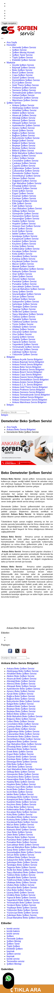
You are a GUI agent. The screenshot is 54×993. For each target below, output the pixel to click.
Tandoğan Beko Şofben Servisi (22, 865)
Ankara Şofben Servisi (23, 105)
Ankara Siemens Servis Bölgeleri (28, 392)
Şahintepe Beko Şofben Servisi (22, 862)
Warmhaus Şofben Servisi (25, 100)
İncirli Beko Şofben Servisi (20, 792)
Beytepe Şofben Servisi (23, 148)
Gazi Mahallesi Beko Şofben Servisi (24, 769)
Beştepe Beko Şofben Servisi (21, 709)
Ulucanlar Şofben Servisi (24, 332)
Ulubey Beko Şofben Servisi (20, 885)
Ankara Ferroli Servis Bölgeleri (27, 364)
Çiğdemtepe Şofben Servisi (25, 168)
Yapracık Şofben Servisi (24, 342)
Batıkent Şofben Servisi (23, 143)
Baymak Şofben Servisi (23, 67)
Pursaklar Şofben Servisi (24, 284)
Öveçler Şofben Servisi (23, 279)
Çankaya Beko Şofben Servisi (21, 726)
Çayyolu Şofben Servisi (23, 166)
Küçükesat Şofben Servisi (25, 261)
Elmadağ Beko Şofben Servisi (21, 746)
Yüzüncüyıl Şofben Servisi (25, 349)
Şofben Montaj (14, 941)
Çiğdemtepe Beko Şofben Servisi (23, 731)
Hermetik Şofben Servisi (24, 47)
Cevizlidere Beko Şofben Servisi (22, 724)
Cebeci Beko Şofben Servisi (20, 721)
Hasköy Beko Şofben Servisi (21, 782)
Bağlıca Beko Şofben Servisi (21, 696)
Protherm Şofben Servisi (24, 88)
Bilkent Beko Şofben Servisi (20, 714)
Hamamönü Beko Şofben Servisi (23, 777)
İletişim (10, 405)
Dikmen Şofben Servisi (23, 178)
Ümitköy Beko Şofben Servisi (21, 895)
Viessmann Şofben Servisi (25, 98)
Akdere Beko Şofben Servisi (20, 676)
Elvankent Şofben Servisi (24, 188)
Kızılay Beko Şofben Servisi (20, 807)
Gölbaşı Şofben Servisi (23, 211)
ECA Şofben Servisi (22, 83)
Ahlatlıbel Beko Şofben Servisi (22, 673)
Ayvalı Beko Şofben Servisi (20, 694)
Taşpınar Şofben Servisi (24, 309)
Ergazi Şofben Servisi (23, 193)
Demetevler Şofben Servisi (25, 173)
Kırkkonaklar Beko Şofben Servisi (23, 809)
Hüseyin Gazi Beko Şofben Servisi (24, 787)
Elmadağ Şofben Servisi (24, 186)
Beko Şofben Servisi (22, 70)
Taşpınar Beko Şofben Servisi (21, 867)
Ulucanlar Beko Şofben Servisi (22, 887)
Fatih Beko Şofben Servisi (19, 767)
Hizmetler (11, 45)
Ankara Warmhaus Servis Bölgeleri (29, 402)
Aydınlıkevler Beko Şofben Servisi (23, 689)
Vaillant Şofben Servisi (23, 95)
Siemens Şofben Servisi (24, 90)
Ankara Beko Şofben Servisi (20, 668)
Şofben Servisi (19, 50)
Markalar (11, 62)
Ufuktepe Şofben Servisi (24, 327)
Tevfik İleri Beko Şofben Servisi (22, 870)
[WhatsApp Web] (8, 981)
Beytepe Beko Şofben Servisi (21, 711)
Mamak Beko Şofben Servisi (20, 827)
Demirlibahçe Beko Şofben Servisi (23, 739)
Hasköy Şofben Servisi (23, 221)
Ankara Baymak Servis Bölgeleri (28, 362)
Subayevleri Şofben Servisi (25, 301)
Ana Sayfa (12, 42)
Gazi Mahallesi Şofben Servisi (27, 208)
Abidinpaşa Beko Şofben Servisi (22, 671)
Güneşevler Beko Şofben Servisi (23, 774)
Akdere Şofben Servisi (23, 113)
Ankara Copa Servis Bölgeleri (26, 374)
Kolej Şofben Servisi (22, 254)
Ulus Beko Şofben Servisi (19, 890)
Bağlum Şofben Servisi (23, 135)
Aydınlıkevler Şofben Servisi (26, 125)
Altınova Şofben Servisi (23, 120)
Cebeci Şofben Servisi (23, 158)
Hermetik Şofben (15, 938)
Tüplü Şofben (13, 946)
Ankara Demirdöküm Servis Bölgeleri (30, 379)
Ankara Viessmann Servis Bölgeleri (29, 400)
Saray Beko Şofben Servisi (20, 850)
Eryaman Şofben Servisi (24, 196)
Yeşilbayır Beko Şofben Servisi (22, 907)
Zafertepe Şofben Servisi (24, 352)
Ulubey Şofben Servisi (23, 329)
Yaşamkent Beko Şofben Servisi (22, 900)
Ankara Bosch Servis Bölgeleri (27, 372)
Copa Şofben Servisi (22, 75)
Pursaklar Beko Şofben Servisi (22, 842)
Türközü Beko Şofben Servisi (21, 875)
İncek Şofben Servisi (22, 228)
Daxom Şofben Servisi (23, 77)
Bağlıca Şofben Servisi (23, 133)
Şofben (10, 936)
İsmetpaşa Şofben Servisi (24, 236)
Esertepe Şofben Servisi (24, 198)
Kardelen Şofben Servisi (24, 241)
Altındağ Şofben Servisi (23, 118)
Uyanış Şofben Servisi (23, 337)
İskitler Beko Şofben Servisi (20, 794)
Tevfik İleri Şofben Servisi (24, 311)
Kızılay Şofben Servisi (23, 246)
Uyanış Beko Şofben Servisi (20, 892)
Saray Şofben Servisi (22, 291)
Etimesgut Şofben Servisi (24, 201)
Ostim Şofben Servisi (22, 276)
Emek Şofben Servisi (22, 191)
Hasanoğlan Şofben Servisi (25, 218)
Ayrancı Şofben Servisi (23, 128)
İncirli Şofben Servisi (22, 231)
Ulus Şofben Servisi (22, 334)
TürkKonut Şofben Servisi (24, 322)
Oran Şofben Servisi (22, 274)
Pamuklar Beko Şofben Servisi (22, 840)
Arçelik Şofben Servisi (23, 65)
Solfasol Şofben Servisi (23, 299)
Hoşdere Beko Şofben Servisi (21, 784)
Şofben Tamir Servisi (22, 55)
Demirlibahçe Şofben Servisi (26, 176)
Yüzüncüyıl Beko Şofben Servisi (22, 912)
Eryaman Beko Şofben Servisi (21, 756)
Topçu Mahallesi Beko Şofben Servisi (25, 872)
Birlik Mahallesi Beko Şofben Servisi (24, 716)
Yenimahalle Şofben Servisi (25, 347)
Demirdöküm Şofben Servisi (26, 80)
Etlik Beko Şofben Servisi (19, 764)
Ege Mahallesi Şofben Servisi (26, 183)
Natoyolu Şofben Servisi (24, 271)
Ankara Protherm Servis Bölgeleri (28, 390)
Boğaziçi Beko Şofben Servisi (21, 719)
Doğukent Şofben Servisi (24, 181)
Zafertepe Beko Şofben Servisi (22, 915)
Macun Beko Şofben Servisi (20, 824)
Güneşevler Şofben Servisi (25, 213)
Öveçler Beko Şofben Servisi (21, 837)
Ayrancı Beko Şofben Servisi (21, 691)
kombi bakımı (13, 931)
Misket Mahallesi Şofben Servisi (28, 269)
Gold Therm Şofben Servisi (25, 85)
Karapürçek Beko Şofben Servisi (23, 799)
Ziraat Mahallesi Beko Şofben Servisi (25, 918)
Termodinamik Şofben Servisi (26, 93)
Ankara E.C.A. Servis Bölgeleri (27, 384)
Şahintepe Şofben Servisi (24, 304)
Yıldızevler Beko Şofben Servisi (22, 910)
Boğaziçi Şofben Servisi (24, 155)
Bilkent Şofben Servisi (23, 150)
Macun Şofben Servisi (23, 264)
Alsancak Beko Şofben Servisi (21, 678)
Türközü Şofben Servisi (23, 317)
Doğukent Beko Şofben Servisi (22, 741)
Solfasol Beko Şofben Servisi (21, 857)
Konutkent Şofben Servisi (24, 256)
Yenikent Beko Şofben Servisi (21, 905)
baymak (10, 951)
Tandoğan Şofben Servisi (24, 306)
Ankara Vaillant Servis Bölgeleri (27, 397)
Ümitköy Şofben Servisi (23, 339)
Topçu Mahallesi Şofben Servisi (27, 314)
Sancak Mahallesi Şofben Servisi (28, 289)
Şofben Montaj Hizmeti (23, 52)
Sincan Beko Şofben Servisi (20, 855)
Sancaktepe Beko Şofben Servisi (23, 845)
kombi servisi (13, 928)
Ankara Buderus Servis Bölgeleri (28, 369)
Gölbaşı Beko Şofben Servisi (21, 772)
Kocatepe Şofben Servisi (24, 251)
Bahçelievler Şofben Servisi (25, 138)
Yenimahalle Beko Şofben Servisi (23, 902)
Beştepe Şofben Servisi (23, 145)
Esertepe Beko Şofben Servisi (21, 759)
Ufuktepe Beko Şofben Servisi (21, 882)
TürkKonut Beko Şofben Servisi (22, 880)
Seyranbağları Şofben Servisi (26, 294)
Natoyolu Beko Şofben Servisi (21, 829)
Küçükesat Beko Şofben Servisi (22, 822)
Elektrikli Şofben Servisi (24, 60)
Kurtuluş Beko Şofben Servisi (21, 819)
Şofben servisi (14, 954)
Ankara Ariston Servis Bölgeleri (27, 382)
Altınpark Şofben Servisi (24, 123)
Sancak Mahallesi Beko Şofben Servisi (26, 847)
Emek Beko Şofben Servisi (20, 751)
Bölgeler (11, 357)
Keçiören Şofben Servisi (24, 244)
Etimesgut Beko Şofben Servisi (22, 762)
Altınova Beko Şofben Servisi (21, 684)
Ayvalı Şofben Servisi (22, 130)
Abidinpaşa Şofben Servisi (25, 108)
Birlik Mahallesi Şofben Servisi (27, 153)
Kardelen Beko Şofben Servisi (21, 802)
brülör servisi (13, 933)
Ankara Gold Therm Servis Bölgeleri (30, 387)
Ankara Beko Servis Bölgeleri (26, 367)
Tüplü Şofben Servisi (22, 57)
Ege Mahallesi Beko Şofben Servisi (24, 744)
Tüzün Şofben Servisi (22, 324)
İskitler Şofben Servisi (23, 233)
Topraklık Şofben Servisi (24, 319)
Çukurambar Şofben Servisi (25, 171)
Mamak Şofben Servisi (23, 266)
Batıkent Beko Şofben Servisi (21, 706)
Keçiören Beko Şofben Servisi (21, 804)
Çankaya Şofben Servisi (24, 163)
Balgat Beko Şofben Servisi (20, 704)
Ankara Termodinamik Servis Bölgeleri (31, 395)
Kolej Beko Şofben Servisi (19, 814)
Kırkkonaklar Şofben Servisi (25, 249)
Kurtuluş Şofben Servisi (23, 259)
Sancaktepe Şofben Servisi (25, 286)
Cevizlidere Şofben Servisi (25, 161)
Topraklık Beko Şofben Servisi (21, 877)
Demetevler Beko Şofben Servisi (23, 736)
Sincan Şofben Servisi (23, 296)
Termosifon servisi (15, 961)
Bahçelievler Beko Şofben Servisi (23, 701)
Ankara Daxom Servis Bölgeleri (27, 377)
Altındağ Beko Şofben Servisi (21, 681)
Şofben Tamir (13, 944)
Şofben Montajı (14, 964)
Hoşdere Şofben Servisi (24, 223)
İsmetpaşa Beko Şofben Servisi (22, 797)
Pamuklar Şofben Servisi (24, 281)
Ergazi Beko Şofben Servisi (20, 754)
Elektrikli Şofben (15, 949)
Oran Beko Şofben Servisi (19, 832)
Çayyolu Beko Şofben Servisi (21, 729)
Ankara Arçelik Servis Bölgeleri (27, 359)
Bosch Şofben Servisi (22, 72)
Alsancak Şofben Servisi (24, 115)
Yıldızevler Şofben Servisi (25, 354)
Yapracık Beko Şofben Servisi (21, 897)
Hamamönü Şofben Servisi (25, 216)
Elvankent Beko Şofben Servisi (22, 749)
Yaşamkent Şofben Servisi (25, 344)
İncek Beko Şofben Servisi (20, 789)
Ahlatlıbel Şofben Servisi (24, 110)
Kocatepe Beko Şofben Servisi (22, 812)
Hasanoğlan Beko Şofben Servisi (23, 779)
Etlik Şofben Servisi (21, 203)
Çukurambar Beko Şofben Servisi (23, 734)
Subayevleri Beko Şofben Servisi (23, 860)
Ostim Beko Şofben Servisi (20, 834)
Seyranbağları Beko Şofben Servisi (24, 852)
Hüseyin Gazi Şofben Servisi (26, 226)
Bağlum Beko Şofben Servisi (21, 699)
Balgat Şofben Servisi (23, 140)
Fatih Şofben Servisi (22, 206)
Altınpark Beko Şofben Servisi (21, 686)
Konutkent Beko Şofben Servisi (22, 817)
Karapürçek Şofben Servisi (25, 239)
